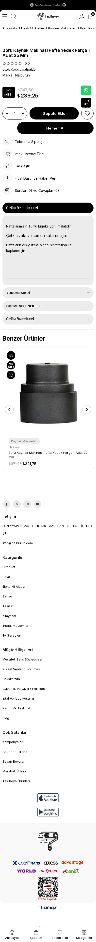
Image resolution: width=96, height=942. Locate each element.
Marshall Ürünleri (15, 771)
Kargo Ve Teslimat (16, 708)
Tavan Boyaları (13, 761)
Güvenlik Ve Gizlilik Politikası (24, 689)
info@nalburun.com (17, 543)
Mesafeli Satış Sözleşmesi (22, 659)
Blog (5, 718)
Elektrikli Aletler (14, 586)
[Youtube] (37, 504)
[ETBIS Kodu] (48, 889)
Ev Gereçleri (11, 635)
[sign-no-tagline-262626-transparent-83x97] (48, 841)
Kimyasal (9, 616)
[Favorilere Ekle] (87, 113)
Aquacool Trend (14, 752)
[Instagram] (27, 504)
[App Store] (48, 798)
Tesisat (8, 606)
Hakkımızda (11, 679)
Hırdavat (8, 567)
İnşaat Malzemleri (15, 626)
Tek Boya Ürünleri (16, 781)
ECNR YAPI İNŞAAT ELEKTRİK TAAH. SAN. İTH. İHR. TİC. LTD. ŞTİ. (47, 529)
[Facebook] (6, 504)
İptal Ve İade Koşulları (18, 698)
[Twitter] (17, 504)
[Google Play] (48, 812)
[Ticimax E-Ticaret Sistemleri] (48, 908)
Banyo (7, 596)
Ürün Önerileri (20, 319)
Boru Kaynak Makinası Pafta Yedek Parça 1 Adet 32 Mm (48, 455)
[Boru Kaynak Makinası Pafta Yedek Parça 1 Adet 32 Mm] (48, 392)
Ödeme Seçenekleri (24, 306)
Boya (6, 577)
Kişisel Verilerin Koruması (21, 669)
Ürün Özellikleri (22, 208)
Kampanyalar (12, 742)
